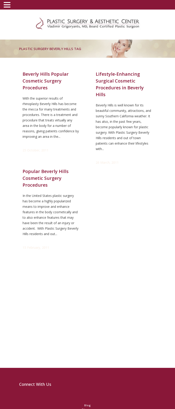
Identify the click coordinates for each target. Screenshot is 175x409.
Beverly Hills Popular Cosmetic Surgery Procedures (46, 81)
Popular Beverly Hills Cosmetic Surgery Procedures (46, 178)
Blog (87, 405)
